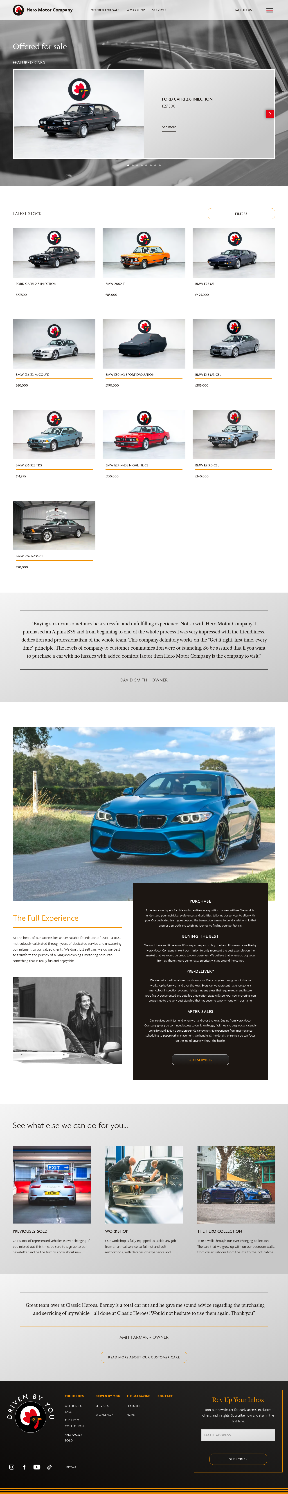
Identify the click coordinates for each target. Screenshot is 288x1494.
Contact (165, 1396)
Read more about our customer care (144, 1357)
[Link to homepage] (35, 1419)
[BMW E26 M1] (234, 252)
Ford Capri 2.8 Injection (187, 99)
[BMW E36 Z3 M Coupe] (54, 343)
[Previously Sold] (52, 1184)
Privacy (71, 1467)
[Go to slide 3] (137, 165)
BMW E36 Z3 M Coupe (32, 374)
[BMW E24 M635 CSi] (54, 525)
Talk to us (243, 10)
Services (159, 10)
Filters (241, 213)
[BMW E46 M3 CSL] (234, 343)
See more (169, 127)
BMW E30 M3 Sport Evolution (130, 374)
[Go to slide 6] (150, 165)
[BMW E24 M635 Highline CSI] (144, 434)
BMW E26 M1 (204, 283)
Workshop (136, 10)
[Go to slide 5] (146, 165)
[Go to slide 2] (132, 165)
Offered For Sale (105, 10)
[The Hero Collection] (236, 1184)
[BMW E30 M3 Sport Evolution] (144, 343)
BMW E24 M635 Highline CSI (127, 465)
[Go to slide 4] (142, 165)
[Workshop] (144, 1184)
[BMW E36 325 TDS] (54, 434)
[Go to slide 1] (128, 165)
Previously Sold (30, 1231)
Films (131, 1414)
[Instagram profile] (11, 1467)
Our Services (201, 1060)
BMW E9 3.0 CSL (207, 465)
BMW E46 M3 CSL (208, 374)
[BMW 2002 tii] (144, 252)
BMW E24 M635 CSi (30, 556)
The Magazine (138, 1396)
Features (133, 1406)
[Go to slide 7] (155, 165)
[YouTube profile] (36, 1467)
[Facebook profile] (24, 1467)
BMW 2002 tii (116, 283)
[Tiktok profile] (49, 1467)
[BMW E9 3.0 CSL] (234, 434)
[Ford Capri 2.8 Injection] (79, 114)
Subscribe (238, 1459)
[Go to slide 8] (160, 165)
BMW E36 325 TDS (29, 465)
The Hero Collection (219, 1231)
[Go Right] (270, 113)
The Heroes (74, 1396)
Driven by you (108, 1396)
